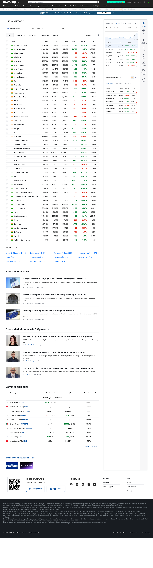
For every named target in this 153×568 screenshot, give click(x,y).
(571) (87, 253)
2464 (20, 437)
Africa (106, 9)
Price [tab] (9, 35)
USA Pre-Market (32, 9)
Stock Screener (84, 6)
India (24, 9)
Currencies (109, 23)
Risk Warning (146, 533)
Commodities (127, 23)
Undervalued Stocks (129, 9)
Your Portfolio (131, 487)
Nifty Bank (109, 52)
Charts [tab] (55, 35)
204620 (25, 420)
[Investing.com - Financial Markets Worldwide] (11, 2)
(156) (10, 257)
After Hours (41, 9)
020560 (23, 415)
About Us (106, 478)
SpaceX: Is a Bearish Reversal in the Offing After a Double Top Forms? (54, 352)
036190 (24, 432)
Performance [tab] (20, 35)
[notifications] (144, 2)
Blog (128, 478)
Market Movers (112, 78)
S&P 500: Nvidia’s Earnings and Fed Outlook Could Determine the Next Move (58, 368)
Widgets (129, 491)
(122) (58, 261)
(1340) (84, 257)
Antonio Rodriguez (30, 361)
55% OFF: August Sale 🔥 (116, 2)
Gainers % (119, 83)
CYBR (26, 407)
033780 (21, 402)
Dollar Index (110, 66)
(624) (36, 261)
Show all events (91, 446)
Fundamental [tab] (44, 35)
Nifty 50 (108, 46)
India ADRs (67, 9)
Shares (7, 9)
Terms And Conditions (119, 533)
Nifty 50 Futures (111, 56)
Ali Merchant (28, 374)
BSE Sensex (110, 49)
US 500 (108, 59)
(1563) (63, 253)
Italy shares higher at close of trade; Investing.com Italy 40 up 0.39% (55, 295)
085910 (29, 428)
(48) (16, 253)
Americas (74, 9)
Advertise (106, 482)
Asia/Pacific (99, 9)
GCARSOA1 (23, 424)
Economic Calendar (71, 6)
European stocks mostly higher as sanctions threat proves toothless (54, 279)
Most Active (110, 83)
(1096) (35, 257)
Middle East (91, 9)
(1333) (37, 253)
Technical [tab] (32, 35)
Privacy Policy (134, 533)
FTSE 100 (109, 62)
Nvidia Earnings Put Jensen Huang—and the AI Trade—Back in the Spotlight (58, 336)
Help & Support (108, 487)
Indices (118, 23)
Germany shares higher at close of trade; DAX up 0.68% (48, 310)
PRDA (27, 411)
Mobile (129, 482)
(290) (12, 261)
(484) (60, 257)
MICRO (26, 441)
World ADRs (58, 9)
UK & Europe (82, 9)
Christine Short (29, 345)
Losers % (128, 83)
